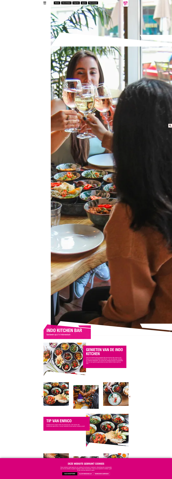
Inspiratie (76, 3)
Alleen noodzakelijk (85, 473)
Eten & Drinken (66, 3)
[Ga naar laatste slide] (42, 396)
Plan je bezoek (93, 3)
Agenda (84, 3)
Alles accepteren (69, 473)
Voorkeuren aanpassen (102, 473)
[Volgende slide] (129, 396)
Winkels (57, 3)
